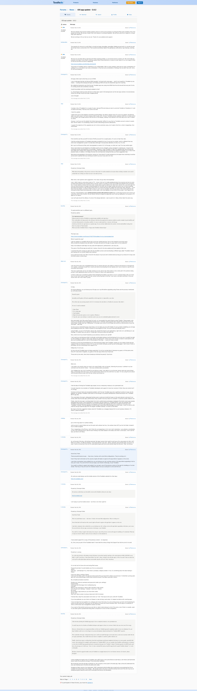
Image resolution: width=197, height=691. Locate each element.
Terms (90, 690)
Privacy (85, 690)
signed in (90, 682)
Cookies (95, 690)
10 (86, 679)
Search (99, 14)
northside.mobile (65, 547)
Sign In (140, 2)
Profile (115, 14)
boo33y (63, 206)
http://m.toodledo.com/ (77, 478)
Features (95, 2)
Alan (62, 103)
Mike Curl (63, 261)
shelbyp (63, 418)
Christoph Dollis (65, 74)
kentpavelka (64, 42)
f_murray (63, 437)
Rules (130, 14)
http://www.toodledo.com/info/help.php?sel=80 (83, 64)
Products (76, 2)
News (72, 10)
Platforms (115, 2)
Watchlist (84, 14)
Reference (133, 27)
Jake (63, 27)
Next (90, 679)
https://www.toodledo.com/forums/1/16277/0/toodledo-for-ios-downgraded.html (92, 236)
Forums (63, 10)
